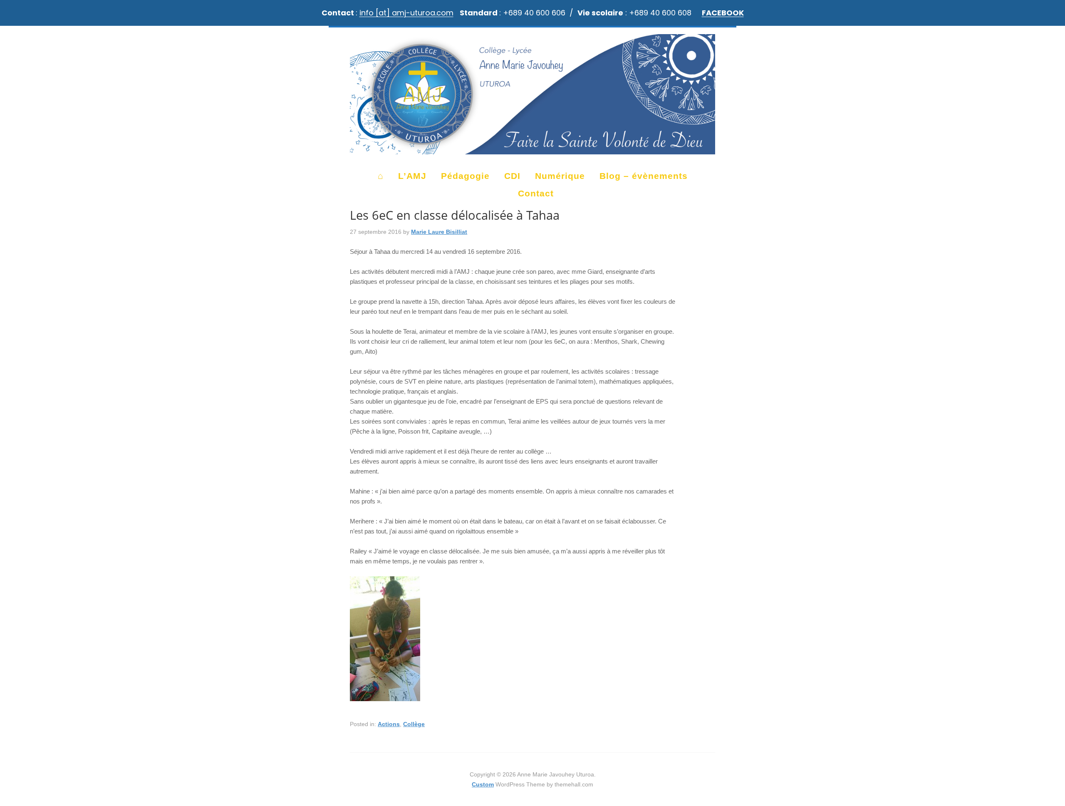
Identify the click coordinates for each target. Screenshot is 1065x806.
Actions (389, 724)
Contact (536, 193)
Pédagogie (465, 176)
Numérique (560, 176)
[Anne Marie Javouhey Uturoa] (532, 150)
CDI (512, 176)
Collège (414, 724)
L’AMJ (412, 176)
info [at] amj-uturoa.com (406, 12)
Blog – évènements (643, 176)
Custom (483, 784)
